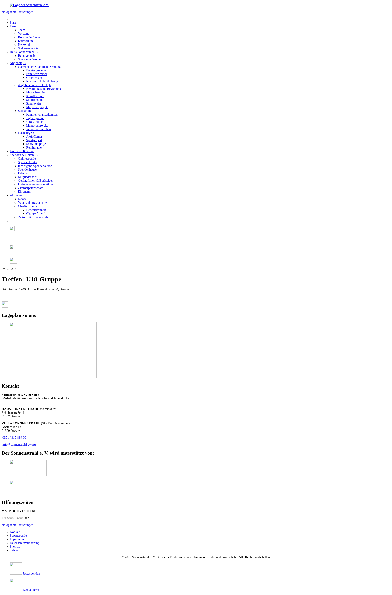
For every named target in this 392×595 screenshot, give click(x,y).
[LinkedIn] (13, 252)
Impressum (17, 539)
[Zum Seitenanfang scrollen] (5, 306)
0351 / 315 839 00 (14, 437)
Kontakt (15, 532)
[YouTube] (13, 262)
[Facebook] (11, 239)
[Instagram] (12, 230)
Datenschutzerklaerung (24, 543)
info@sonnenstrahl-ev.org (19, 444)
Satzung (15, 550)
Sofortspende (18, 535)
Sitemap (15, 546)
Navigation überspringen (17, 12)
